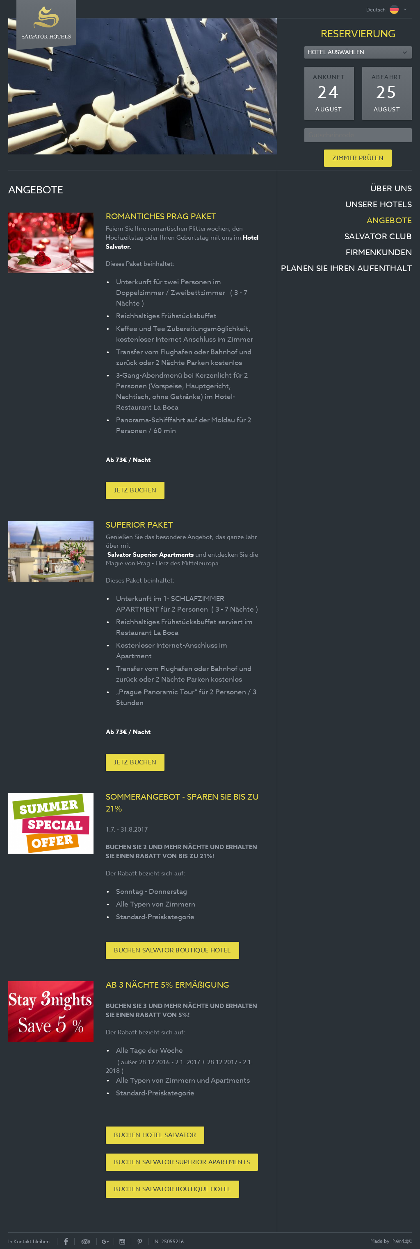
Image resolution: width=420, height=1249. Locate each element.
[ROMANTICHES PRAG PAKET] (51, 243)
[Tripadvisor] (86, 1241)
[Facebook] (66, 1241)
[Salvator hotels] (46, 22)
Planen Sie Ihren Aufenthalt (346, 268)
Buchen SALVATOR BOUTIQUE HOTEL (172, 950)
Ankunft (329, 77)
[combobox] (358, 52)
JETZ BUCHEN (135, 490)
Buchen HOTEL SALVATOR (155, 1135)
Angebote (389, 221)
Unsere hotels (378, 205)
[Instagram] (122, 1241)
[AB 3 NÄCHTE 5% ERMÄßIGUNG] (51, 1011)
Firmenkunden (379, 252)
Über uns (391, 189)
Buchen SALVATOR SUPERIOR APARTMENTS (182, 1162)
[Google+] (105, 1241)
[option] (142, 86)
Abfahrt (387, 77)
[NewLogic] (402, 1241)
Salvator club (378, 237)
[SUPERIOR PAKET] (51, 551)
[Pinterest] (139, 1241)
